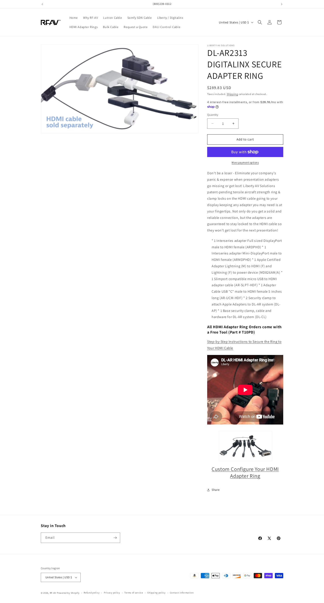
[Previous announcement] (42, 4)
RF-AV (53, 592)
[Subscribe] (115, 538)
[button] (260, 22)
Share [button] (216, 490)
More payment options (245, 162)
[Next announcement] (282, 4)
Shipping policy (156, 592)
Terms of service (133, 592)
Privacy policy (112, 592)
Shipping (232, 94)
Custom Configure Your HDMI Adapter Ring (245, 472)
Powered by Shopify (68, 592)
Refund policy (91, 592)
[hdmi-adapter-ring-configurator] (245, 446)
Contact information (182, 592)
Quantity (212, 115)
